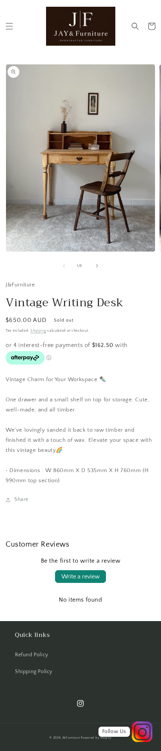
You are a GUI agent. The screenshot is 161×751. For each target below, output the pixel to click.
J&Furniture (71, 737)
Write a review (80, 576)
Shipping (38, 331)
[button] (9, 26)
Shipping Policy (33, 672)
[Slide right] (97, 266)
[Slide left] (64, 266)
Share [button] (21, 499)
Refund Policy (31, 655)
